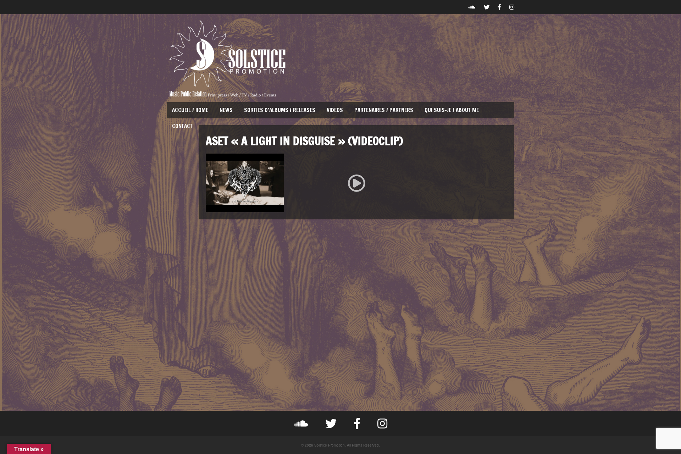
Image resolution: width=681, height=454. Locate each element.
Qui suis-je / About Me (452, 110)
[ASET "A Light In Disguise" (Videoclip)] (356, 183)
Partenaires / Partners (383, 110)
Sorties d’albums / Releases (279, 110)
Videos (335, 110)
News (226, 110)
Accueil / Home (190, 110)
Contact (182, 126)
